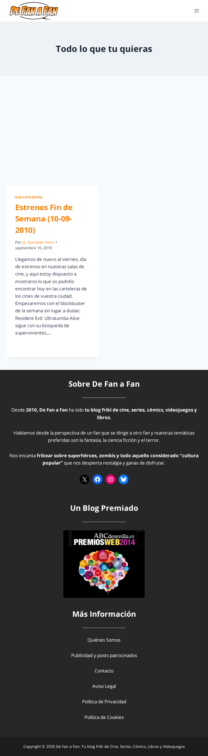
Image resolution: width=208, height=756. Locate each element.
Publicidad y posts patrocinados (104, 655)
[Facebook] (97, 479)
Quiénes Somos (104, 640)
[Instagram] (110, 479)
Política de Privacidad (104, 701)
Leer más (28, 344)
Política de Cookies (104, 717)
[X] (84, 479)
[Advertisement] (104, 135)
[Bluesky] (123, 479)
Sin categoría (29, 197)
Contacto (104, 671)
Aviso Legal (104, 686)
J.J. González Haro (38, 242)
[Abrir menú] (196, 10)
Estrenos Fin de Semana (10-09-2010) (44, 218)
